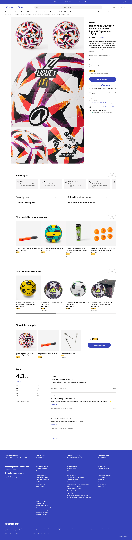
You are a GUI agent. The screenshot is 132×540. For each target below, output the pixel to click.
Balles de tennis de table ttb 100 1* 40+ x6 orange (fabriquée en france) (103, 249)
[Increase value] (98, 65)
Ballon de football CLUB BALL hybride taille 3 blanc (77, 303)
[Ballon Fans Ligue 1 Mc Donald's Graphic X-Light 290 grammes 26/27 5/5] (66, 145)
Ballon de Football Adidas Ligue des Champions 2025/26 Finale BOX (102, 303)
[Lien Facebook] (6, 477)
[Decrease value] (91, 65)
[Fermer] (126, 2)
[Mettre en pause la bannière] (123, 2)
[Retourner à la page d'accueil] (14, 7)
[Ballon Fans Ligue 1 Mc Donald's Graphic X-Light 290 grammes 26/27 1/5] (66, 35)
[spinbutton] (95, 65)
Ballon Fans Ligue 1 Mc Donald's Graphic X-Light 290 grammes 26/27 (26, 354)
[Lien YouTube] (13, 477)
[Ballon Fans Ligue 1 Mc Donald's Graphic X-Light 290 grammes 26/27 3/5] (47, 90)
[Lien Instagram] (16, 477)
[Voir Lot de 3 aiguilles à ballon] (71, 340)
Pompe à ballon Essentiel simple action (28, 248)
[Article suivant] (114, 175)
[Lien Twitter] (9, 477)
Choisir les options (99, 345)
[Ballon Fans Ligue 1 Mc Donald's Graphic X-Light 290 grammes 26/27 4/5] (29, 145)
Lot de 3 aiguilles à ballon (68, 353)
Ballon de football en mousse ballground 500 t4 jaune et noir (25, 303)
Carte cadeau (122, 11)
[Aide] (118, 7)
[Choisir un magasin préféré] (114, 7)
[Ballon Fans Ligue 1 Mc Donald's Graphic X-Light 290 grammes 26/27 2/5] (29, 35)
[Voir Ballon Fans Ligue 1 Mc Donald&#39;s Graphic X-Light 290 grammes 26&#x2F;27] (26, 340)
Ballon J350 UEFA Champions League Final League (52, 303)
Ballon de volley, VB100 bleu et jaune (52, 248)
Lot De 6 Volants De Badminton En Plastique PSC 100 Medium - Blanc (76, 249)
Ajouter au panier (102, 79)
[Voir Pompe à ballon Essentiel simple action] (48, 340)
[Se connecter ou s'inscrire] (121, 7)
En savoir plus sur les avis (22, 401)
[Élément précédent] (110, 175)
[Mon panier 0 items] (125, 7)
